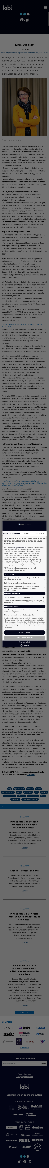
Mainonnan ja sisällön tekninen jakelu (19, 615)
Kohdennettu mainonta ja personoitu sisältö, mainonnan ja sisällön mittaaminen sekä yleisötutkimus (21, 588)
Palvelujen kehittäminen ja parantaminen (20, 583)
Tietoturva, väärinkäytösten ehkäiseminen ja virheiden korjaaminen (21, 611)
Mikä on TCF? (40, 534)
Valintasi (27, 534)
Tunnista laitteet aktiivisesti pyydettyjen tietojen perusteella (23, 602)
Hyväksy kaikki (24, 633)
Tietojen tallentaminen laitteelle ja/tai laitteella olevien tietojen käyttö (22, 579)
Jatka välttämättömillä (24, 638)
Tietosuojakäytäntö (24, 642)
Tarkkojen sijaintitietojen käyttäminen (19, 597)
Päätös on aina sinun (11, 533)
